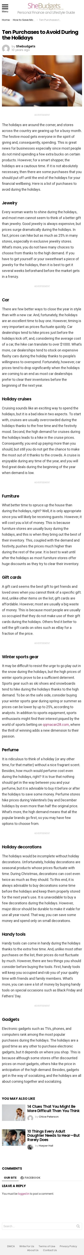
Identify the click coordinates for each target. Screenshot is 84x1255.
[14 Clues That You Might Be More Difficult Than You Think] (13, 1112)
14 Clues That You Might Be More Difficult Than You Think (53, 1108)
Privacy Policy (68, 1246)
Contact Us (50, 1250)
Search (78, 1227)
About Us (32, 1250)
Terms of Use (47, 1246)
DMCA (11, 1246)
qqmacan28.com (56, 724)
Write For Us (26, 1246)
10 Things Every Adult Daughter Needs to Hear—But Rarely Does (53, 1135)
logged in (23, 1193)
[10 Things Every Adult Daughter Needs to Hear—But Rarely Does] (13, 1137)
